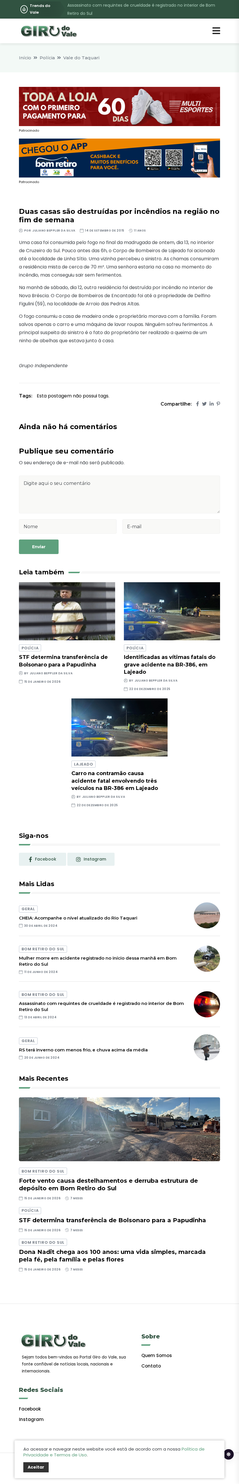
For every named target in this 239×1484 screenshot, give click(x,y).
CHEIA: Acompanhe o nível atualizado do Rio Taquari (78, 918)
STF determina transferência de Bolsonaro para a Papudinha (112, 1220)
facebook (45, 859)
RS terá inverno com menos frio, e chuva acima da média (83, 1050)
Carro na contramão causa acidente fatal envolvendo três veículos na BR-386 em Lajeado (114, 780)
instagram (95, 859)
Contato (151, 1366)
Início (25, 57)
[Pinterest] (218, 404)
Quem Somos (156, 1355)
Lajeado (83, 764)
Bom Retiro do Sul (43, 949)
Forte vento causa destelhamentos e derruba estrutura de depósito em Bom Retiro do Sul (108, 1184)
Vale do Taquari (81, 57)
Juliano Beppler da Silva (53, 230)
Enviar (38, 546)
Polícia (47, 57)
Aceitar (36, 1467)
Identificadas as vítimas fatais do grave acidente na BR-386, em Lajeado (169, 664)
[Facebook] (197, 404)
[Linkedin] (212, 404)
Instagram (31, 1419)
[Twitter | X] (204, 404)
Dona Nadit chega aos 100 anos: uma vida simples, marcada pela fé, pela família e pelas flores (112, 1255)
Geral (28, 909)
